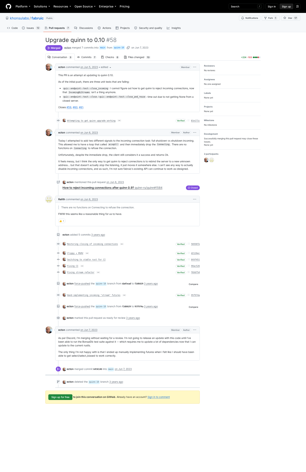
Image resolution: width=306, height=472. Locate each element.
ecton (67, 47)
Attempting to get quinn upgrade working (91, 120)
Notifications (251, 18)
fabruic (38, 18)
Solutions (40, 6)
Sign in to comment (159, 396)
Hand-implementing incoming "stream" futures (93, 295)
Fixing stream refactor (80, 272)
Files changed (140, 57)
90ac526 (195, 266)
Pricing (124, 6)
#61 (81, 107)
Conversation (63, 57)
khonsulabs (19, 18)
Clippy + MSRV (75, 253)
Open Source (84, 6)
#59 (69, 107)
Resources (60, 6)
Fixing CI (72, 266)
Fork (272, 18)
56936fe (195, 244)
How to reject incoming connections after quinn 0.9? (112, 187)
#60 (75, 107)
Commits (90, 57)
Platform (21, 6)
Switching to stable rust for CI (86, 259)
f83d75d (195, 272)
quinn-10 (119, 47)
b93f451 (195, 259)
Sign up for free (60, 397)
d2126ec (195, 253)
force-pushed (82, 283)
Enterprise (106, 6)
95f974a (195, 295)
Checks (113, 57)
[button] (106, 67)
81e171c (195, 120)
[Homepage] (8, 6)
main (102, 47)
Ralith (61, 199)
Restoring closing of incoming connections (92, 244)
